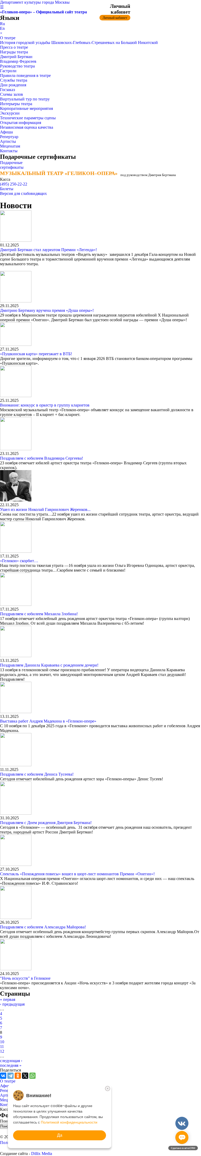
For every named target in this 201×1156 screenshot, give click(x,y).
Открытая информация (20, 122)
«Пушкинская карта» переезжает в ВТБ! (36, 354)
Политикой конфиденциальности (69, 1122)
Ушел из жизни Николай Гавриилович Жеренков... (45, 509)
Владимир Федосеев (18, 61)
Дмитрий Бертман (16, 56)
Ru (2, 23)
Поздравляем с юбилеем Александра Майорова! (43, 927)
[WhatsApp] (32, 1076)
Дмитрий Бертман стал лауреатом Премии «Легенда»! (48, 249)
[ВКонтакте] (3, 1076)
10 (2, 1042)
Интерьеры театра (16, 103)
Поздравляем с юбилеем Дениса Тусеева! (37, 774)
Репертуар (9, 136)
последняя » (10, 1065)
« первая (7, 999)
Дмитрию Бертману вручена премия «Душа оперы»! (47, 310)
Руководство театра (17, 66)
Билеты (6, 189)
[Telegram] (10, 1076)
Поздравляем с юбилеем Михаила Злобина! (39, 614)
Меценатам (10, 146)
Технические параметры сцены (28, 118)
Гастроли (8, 71)
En (2, 28)
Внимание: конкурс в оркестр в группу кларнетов (45, 405)
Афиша (6, 132)
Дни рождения (13, 85)
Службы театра (13, 80)
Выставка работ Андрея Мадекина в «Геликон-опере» (48, 721)
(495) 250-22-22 (13, 184)
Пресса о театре (14, 47)
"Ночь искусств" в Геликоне (25, 978)
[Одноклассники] (18, 1076)
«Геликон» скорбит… (19, 561)
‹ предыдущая (12, 1004)
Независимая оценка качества (26, 127)
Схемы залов (11, 94)
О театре (7, 38)
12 (2, 1051)
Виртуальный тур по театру (25, 99)
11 (2, 1046)
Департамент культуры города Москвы (35, 2)
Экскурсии (10, 113)
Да (59, 1135)
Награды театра (14, 52)
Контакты (9, 151)
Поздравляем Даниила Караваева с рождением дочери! (49, 665)
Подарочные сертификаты (12, 165)
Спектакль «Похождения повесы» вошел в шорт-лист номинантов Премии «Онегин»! (77, 874)
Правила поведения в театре (25, 75)
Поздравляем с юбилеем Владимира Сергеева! (41, 458)
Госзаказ (7, 89)
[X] (25, 1076)
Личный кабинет (115, 18)
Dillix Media (41, 1153)
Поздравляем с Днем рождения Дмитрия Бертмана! (46, 822)
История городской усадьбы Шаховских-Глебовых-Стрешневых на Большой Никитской (79, 42)
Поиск (6, 1121)
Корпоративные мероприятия (26, 108)
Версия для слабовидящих (23, 193)
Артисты (8, 141)
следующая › (11, 1060)
